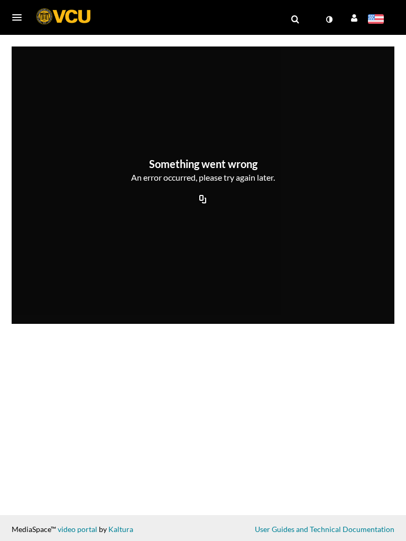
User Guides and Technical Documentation (324, 529)
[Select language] (377, 20)
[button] (20, 17)
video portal (77, 529)
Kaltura (120, 529)
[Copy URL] (203, 200)
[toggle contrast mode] (329, 19)
